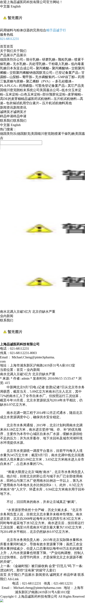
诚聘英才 (13, 112)
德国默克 (23, 133)
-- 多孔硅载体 (62, 81)
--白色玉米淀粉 (29, 94)
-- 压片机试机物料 (52, 103)
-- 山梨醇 (13, 77)
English (16, 6)
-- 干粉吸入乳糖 (56, 64)
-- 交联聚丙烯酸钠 (20, 72)
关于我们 (13, 51)
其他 (68, 103)
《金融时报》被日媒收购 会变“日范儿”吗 (41, 566)
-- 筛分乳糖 (31, 59)
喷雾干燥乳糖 (64, 133)
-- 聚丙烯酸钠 (58, 68)
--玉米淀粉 (11, 94)
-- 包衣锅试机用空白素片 (21, 103)
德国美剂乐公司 (11, 59)
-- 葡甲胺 (25, 77)
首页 (6, 46)
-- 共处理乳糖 (35, 64)
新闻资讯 (13, 107)
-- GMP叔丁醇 (65, 77)
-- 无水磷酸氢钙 (43, 77)
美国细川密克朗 (42, 133)
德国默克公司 (42, 72)
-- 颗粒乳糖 (63, 59)
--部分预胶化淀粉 (53, 94)
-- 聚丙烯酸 (41, 68)
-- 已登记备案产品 (65, 72)
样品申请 (13, 116)
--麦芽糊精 (73, 94)
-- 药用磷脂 (24, 85)
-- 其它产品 (73, 85)
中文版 (5, 6)
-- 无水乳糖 (18, 64)
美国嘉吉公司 (49, 90)
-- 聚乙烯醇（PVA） (37, 81)
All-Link (13, 579)
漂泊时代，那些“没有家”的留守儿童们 (28, 570)
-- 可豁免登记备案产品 (48, 85)
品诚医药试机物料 (37, 98)
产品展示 (13, 55)
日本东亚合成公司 (20, 68)
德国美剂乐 (8, 133)
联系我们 (13, 120)
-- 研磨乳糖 (47, 59)
